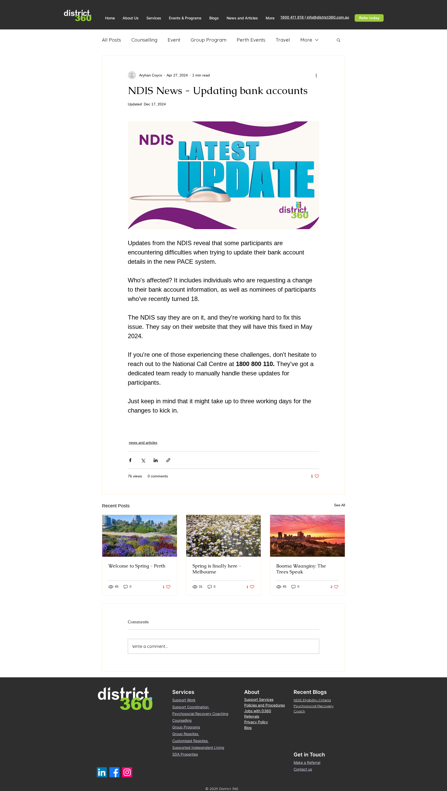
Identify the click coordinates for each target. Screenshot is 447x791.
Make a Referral (307, 762)
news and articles (143, 442)
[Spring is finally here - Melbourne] (223, 536)
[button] (131, 18)
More (306, 40)
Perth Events (251, 40)
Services (183, 692)
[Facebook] (114, 772)
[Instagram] (127, 772)
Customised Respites (190, 741)
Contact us (303, 769)
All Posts (111, 40)
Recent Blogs (310, 692)
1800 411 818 (292, 17)
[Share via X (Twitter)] (142, 460)
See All (339, 505)
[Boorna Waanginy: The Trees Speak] (307, 536)
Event (174, 40)
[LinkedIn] (102, 772)
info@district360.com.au (327, 17)
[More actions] (316, 75)
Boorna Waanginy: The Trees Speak (301, 569)
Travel (283, 40)
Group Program (208, 40)
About (251, 692)
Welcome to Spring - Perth (136, 566)
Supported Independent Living (198, 747)
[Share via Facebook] (130, 460)
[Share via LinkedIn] (155, 460)
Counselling (144, 40)
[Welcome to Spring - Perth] (139, 536)
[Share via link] (168, 460)
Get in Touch (309, 754)
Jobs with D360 (257, 711)
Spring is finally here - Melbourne (216, 569)
